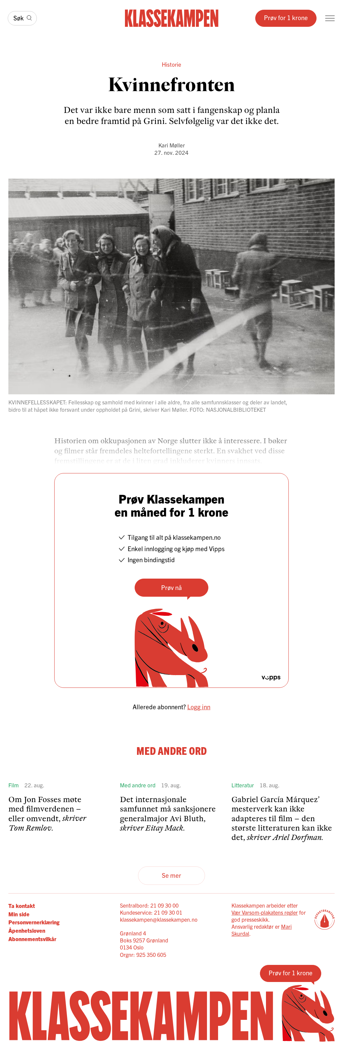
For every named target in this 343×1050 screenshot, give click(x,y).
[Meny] (330, 18)
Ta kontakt (21, 905)
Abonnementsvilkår (32, 938)
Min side (18, 913)
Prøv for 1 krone (286, 17)
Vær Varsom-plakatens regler (264, 912)
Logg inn (198, 707)
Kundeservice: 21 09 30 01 (151, 912)
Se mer (171, 875)
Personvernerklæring (34, 921)
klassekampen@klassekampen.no (159, 919)
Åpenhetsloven (26, 930)
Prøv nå (171, 587)
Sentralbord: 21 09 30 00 (149, 905)
